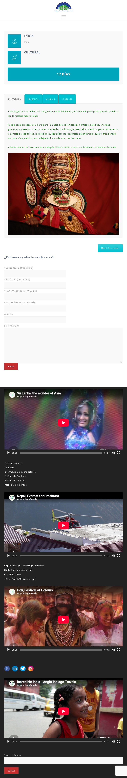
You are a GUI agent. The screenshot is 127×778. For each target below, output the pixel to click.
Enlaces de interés (14, 480)
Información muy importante (20, 472)
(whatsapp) (29, 579)
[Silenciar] (113, 452)
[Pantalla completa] (118, 452)
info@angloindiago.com (19, 570)
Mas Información (110, 248)
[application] (63, 422)
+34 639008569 (12, 574)
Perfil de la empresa (16, 484)
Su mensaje (11, 325)
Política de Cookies (15, 476)
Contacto (10, 467)
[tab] (14, 99)
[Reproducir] (8, 452)
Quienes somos (13, 463)
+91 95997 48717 (13, 579)
